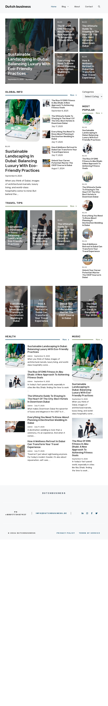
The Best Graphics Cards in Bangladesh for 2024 (91, 309)
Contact (89, 6)
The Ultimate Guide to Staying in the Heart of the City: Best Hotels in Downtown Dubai (90, 35)
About (77, 6)
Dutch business (18, 6)
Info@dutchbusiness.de (51, 513)
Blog (64, 6)
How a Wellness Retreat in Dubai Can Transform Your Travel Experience (88, 69)
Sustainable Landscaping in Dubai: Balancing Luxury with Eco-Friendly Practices (29, 64)
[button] (99, 7)
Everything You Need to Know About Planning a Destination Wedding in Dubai (66, 67)
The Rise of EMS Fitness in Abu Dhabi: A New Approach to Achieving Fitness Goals (65, 33)
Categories (88, 92)
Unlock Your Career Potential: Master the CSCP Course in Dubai (62, 162)
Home (53, 6)
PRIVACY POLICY (66, 533)
